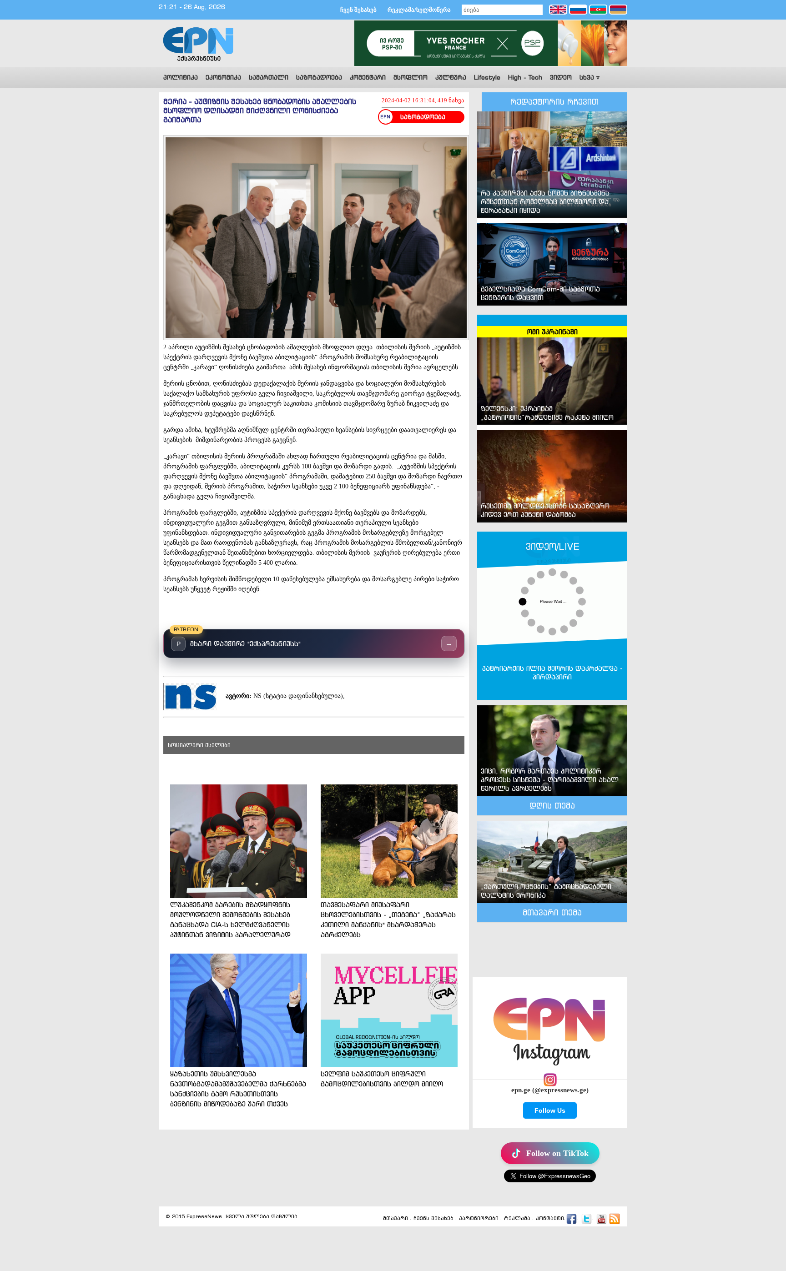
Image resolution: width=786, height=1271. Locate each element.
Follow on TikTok (557, 1153)
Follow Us (549, 1110)
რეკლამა (517, 1219)
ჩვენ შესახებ (358, 9)
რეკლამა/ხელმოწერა (419, 9)
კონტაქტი (550, 1219)
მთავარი (395, 1219)
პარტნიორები (479, 1219)
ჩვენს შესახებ (433, 1219)
